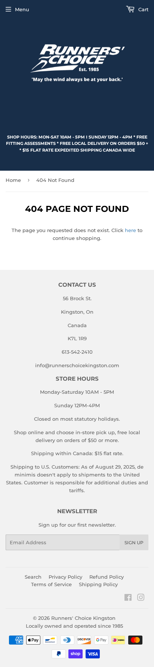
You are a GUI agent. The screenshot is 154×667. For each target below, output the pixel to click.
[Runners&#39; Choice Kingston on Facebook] (128, 598)
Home (13, 180)
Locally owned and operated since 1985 (74, 626)
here (130, 230)
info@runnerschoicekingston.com (77, 365)
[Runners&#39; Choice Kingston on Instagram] (141, 598)
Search (33, 577)
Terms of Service (51, 584)
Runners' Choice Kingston (83, 618)
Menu (22, 9)
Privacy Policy (65, 577)
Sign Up (134, 542)
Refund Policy (106, 577)
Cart (142, 9)
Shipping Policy (98, 584)
